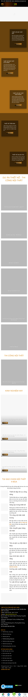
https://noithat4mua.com (11, 614)
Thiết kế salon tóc (6, 636)
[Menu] (2, 4)
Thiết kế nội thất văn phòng (8, 641)
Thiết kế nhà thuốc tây (7, 643)
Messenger (19, 696)
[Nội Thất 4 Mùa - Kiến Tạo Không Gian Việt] (15, 4)
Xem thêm (5, 422)
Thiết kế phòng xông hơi (8, 638)
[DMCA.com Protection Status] (18, 685)
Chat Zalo (8, 696)
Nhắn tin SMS (25, 696)
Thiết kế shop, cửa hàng (7, 631)
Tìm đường (3, 696)
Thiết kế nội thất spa (6, 634)
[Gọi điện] (14, 694)
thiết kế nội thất (13, 566)
